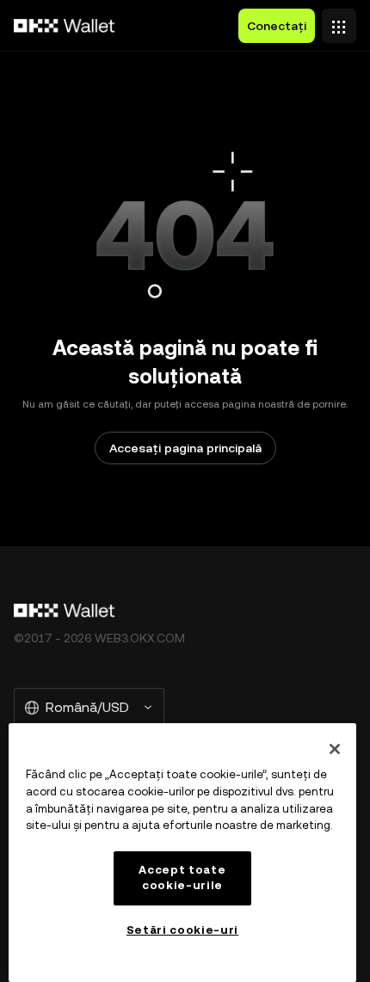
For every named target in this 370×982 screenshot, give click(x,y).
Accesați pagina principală (185, 448)
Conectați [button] (276, 26)
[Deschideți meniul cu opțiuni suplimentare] (339, 21)
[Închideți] (335, 749)
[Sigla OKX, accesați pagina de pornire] (64, 26)
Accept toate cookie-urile (182, 877)
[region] (182, 852)
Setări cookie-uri (182, 930)
